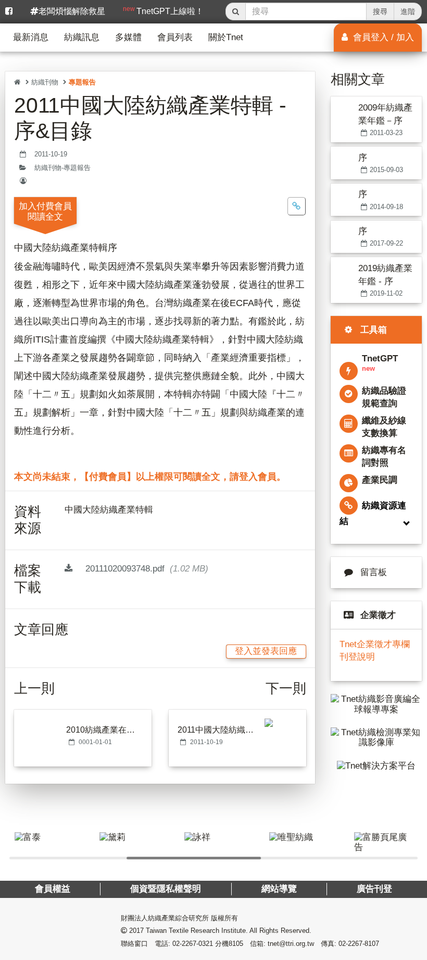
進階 (407, 11)
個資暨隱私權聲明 (165, 889)
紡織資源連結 (373, 513)
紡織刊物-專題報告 (62, 168)
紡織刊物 (44, 82)
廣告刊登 (374, 889)
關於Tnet (225, 37)
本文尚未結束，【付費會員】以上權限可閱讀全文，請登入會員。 (150, 476)
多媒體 (128, 37)
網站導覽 (279, 889)
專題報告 (82, 82)
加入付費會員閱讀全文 (45, 211)
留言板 (373, 572)
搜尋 (380, 11)
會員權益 (52, 889)
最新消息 (30, 37)
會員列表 (175, 37)
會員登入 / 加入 (382, 37)
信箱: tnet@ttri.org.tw (282, 943)
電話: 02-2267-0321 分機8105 (199, 943)
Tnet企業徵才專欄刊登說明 (375, 650)
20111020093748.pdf (145, 569)
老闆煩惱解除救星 (72, 11)
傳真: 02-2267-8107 (350, 943)
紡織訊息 (81, 37)
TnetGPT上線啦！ (163, 10)
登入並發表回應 (266, 651)
